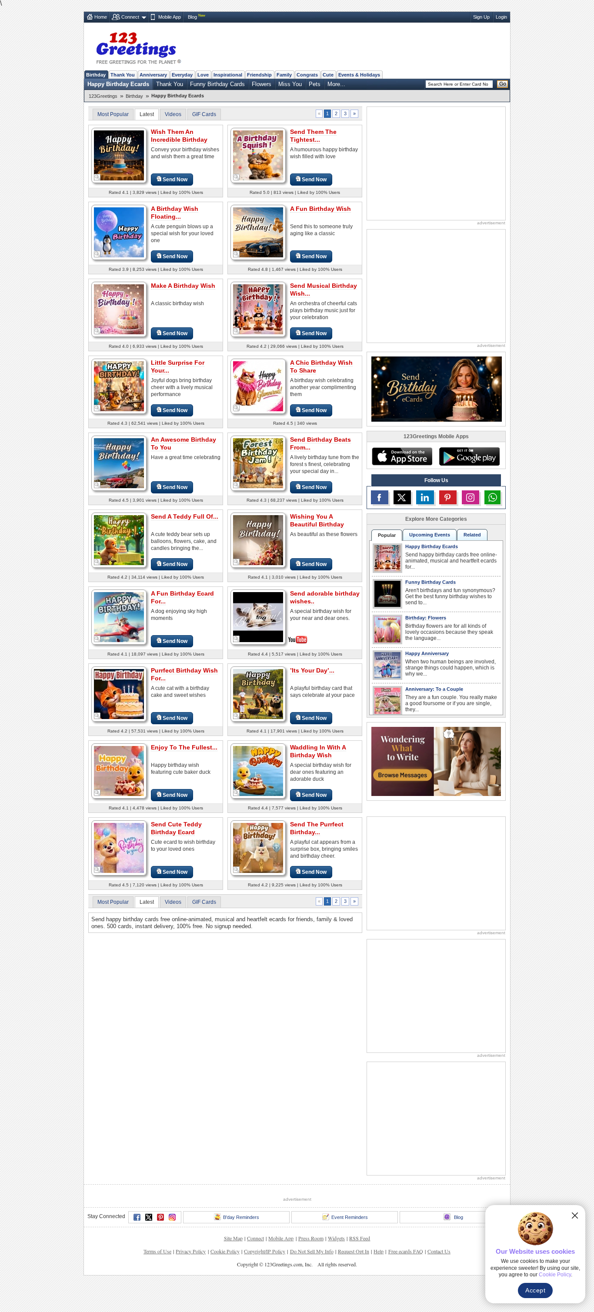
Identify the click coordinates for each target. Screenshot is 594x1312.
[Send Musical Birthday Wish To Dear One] (258, 309)
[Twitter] (148, 1217)
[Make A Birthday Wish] (119, 309)
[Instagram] (172, 1217)
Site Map (233, 1238)
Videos (173, 114)
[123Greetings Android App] (469, 456)
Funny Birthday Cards (217, 84)
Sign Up (481, 17)
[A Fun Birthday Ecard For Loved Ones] (119, 616)
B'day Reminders (241, 1217)
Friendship (259, 74)
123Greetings (103, 96)
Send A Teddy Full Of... (184, 516)
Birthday (96, 74)
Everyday (182, 74)
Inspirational (228, 74)
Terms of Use (157, 1251)
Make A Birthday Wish (183, 285)
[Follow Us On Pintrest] (448, 497)
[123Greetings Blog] (436, 761)
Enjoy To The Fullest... (184, 747)
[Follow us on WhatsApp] (492, 497)
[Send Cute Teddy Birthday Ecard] (119, 847)
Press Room (311, 1238)
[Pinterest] (160, 1217)
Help (379, 1251)
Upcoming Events (429, 534)
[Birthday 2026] (436, 388)
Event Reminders (349, 1217)
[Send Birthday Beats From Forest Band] (258, 462)
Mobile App (169, 17)
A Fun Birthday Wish (320, 208)
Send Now (175, 179)
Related (472, 534)
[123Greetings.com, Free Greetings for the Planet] (138, 46)
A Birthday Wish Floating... (174, 212)
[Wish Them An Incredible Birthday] (119, 155)
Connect (130, 17)
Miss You (290, 84)
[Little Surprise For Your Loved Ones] (119, 386)
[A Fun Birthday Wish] (258, 232)
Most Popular (113, 114)
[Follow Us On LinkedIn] (425, 497)
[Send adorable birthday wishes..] (258, 616)
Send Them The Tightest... (313, 135)
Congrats (307, 74)
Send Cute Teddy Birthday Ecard (176, 828)
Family (284, 74)
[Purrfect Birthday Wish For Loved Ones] (119, 693)
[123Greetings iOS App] (401, 456)
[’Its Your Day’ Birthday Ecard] (258, 693)
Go (502, 84)
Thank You (122, 74)
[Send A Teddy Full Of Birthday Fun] (119, 539)
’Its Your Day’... (312, 670)
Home (100, 17)
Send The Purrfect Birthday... (317, 828)
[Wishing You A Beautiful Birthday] (258, 539)
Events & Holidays (359, 74)
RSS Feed (359, 1238)
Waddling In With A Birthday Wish (318, 751)
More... (336, 84)
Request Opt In (353, 1251)
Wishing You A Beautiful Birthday (317, 520)
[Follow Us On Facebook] (379, 497)
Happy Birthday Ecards (118, 84)
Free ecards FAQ (405, 1251)
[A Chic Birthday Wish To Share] (258, 386)
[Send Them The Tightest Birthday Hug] (258, 155)
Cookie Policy (225, 1251)
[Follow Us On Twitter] (402, 497)
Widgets (336, 1238)
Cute (328, 74)
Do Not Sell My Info (312, 1251)
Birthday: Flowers (425, 617)
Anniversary (153, 74)
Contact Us (439, 1251)
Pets (314, 84)
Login (501, 17)
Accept (535, 1290)
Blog (192, 17)
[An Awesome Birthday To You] (119, 462)
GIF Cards (204, 114)
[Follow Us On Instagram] (470, 497)
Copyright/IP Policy (264, 1251)
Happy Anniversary (427, 653)
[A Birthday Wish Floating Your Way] (119, 232)
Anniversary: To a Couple (434, 689)
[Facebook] (136, 1217)
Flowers (261, 84)
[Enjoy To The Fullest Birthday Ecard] (119, 770)
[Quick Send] (97, 177)
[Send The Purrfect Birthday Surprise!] (258, 847)
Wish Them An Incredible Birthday (179, 135)
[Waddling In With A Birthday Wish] (258, 770)
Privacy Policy (191, 1251)
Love (203, 74)
